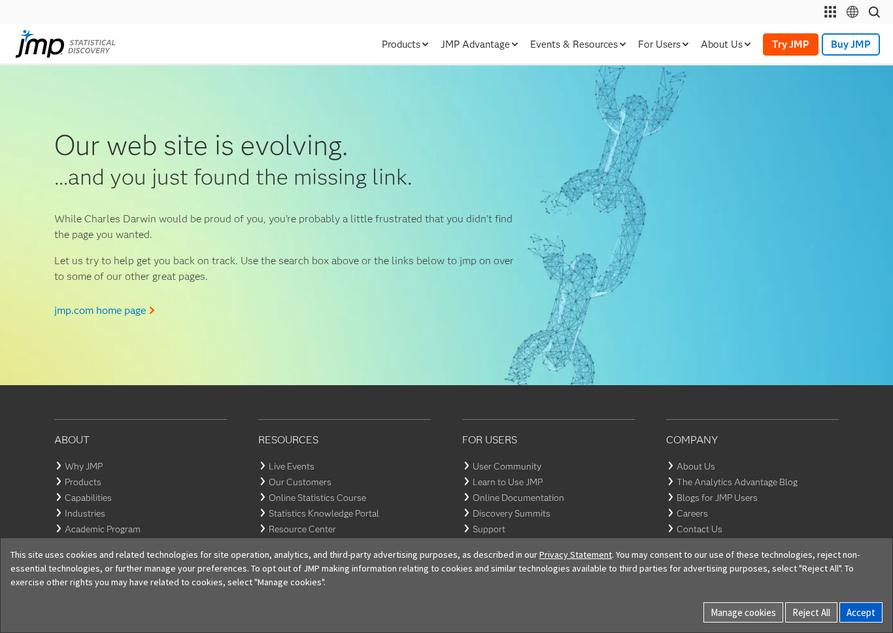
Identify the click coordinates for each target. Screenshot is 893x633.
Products (83, 482)
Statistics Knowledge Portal (324, 513)
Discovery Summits (511, 513)
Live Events (291, 466)
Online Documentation (518, 498)
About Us (696, 466)
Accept (861, 612)
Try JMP (790, 44)
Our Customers (300, 482)
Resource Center (302, 529)
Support (489, 529)
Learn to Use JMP (508, 482)
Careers (692, 513)
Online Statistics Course (317, 498)
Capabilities (88, 498)
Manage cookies (743, 612)
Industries (85, 513)
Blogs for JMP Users (717, 498)
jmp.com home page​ (100, 310)
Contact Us (699, 529)
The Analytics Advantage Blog (737, 482)
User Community (507, 466)
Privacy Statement (575, 554)
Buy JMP (851, 44)
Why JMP (84, 466)
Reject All (811, 612)
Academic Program (103, 529)
